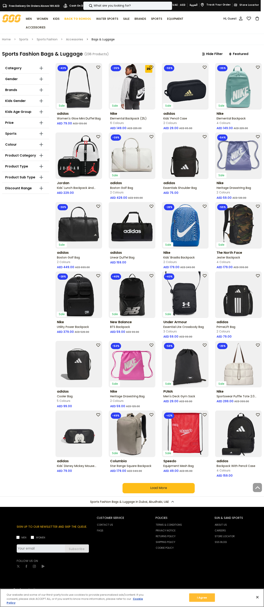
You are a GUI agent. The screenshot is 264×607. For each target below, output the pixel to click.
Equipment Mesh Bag (178, 466)
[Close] (257, 597)
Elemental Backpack (231, 118)
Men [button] (29, 19)
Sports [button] (156, 19)
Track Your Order (218, 5)
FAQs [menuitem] (100, 530)
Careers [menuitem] (220, 530)
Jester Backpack (228, 257)
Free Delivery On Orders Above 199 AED (34, 5)
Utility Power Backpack (73, 327)
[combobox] (127, 6)
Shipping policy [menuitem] (165, 542)
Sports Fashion (47, 39)
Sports (23, 39)
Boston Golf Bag (121, 188)
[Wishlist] (248, 18)
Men (23, 537)
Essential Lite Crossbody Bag (183, 327)
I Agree (202, 597)
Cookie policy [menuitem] (165, 548)
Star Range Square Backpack (130, 466)
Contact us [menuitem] (105, 524)
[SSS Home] (11, 18)
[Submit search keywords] (87, 6)
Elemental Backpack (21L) (128, 118)
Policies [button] (161, 518)
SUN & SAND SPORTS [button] (228, 518)
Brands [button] (140, 19)
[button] (212, 54)
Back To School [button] (77, 19)
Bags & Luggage (103, 39)
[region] (132, 598)
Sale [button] (126, 19)
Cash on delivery (80, 5)
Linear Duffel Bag (122, 257)
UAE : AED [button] (179, 5)
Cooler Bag (65, 396)
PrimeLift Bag (226, 327)
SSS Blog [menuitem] (221, 542)
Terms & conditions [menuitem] (169, 524)
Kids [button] (56, 19)
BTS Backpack (120, 327)
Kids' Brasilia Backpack (179, 257)
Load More (158, 487)
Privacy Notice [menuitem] (166, 530)
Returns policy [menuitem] (166, 536)
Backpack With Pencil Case (236, 466)
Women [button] (42, 19)
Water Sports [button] (107, 19)
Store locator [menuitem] (225, 536)
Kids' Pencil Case (175, 118)
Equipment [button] (175, 19)
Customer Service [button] (110, 518)
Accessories (74, 39)
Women (40, 537)
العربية (193, 4)
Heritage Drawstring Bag (234, 188)
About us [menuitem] (221, 524)
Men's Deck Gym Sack (179, 396)
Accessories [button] (35, 27)
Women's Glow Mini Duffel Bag (79, 118)
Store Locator (249, 5)
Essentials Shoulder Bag (180, 188)
